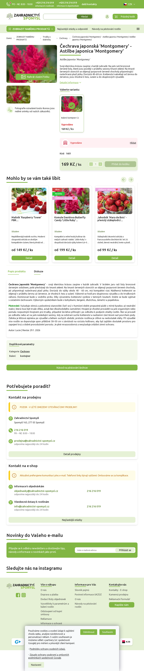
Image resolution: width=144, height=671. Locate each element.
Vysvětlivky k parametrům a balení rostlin (54, 605)
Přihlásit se (124, 550)
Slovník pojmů (81, 590)
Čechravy (24, 351)
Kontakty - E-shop (117, 590)
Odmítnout (87, 632)
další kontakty (88, 4)
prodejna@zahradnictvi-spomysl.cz (33, 440)
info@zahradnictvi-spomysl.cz (30, 506)
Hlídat (132, 143)
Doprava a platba (48, 594)
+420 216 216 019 (44, 2)
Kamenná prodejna (117, 594)
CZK (129, 4)
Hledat (83, 16)
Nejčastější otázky (71, 519)
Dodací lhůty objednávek (52, 599)
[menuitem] (29, 29)
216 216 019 (20, 429)
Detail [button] (28, 258)
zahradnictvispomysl (22, 595)
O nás (43, 590)
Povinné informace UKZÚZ (87, 594)
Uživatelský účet (106, 16)
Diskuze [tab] (37, 271)
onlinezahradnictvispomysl (17, 595)
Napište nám (121, 604)
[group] (28, 224)
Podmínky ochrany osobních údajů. (46, 649)
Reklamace (45, 619)
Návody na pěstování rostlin (84, 605)
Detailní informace (68, 82)
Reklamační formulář (118, 599)
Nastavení (35, 665)
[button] (28, 247)
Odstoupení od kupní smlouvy (50, 613)
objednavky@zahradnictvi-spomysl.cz (35, 491)
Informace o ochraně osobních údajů (50, 625)
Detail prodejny (71, 454)
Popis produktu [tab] (16, 271)
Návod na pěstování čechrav (71, 367)
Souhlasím (106, 632)
